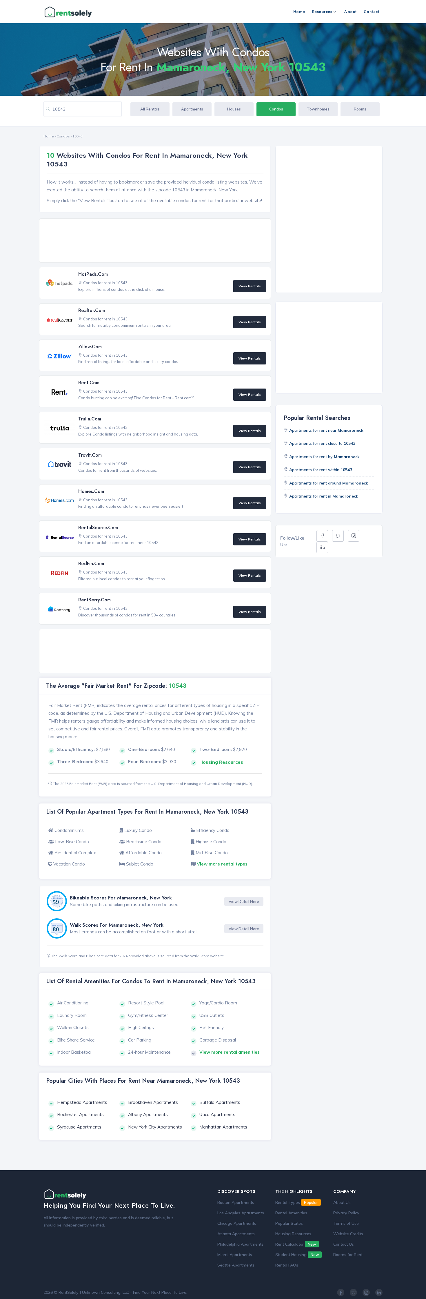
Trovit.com (90, 455)
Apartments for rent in (323, 496)
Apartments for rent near (326, 430)
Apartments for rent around (328, 483)
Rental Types (296, 1202)
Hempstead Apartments (82, 1102)
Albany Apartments (148, 1114)
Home (299, 11)
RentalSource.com (98, 527)
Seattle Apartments (235, 1265)
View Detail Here (244, 901)
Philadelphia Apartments (240, 1244)
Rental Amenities (291, 1212)
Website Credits (348, 1233)
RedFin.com (91, 563)
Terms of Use (346, 1223)
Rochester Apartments (80, 1114)
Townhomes (318, 109)
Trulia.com (89, 419)
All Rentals (150, 109)
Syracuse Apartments (79, 1127)
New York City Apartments (155, 1127)
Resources (322, 11)
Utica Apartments (217, 1114)
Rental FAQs (286, 1265)
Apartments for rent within (320, 469)
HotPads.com (93, 274)
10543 (77, 136)
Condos (276, 109)
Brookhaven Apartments (153, 1102)
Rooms (360, 109)
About (350, 11)
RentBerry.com (94, 599)
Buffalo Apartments (219, 1102)
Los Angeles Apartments (240, 1212)
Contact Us (343, 1244)
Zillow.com (90, 346)
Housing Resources (293, 1233)
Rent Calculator (295, 1244)
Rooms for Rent (348, 1254)
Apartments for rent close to (322, 443)
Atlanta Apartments (236, 1233)
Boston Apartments (235, 1202)
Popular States (289, 1223)
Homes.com (91, 491)
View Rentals (250, 286)
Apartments (192, 109)
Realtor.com (91, 310)
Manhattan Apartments (223, 1127)
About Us (342, 1202)
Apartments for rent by (324, 456)
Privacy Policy (346, 1212)
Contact (371, 11)
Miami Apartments (234, 1254)
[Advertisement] (156, 241)
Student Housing (297, 1254)
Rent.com (88, 382)
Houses (234, 109)
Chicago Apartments (236, 1223)
